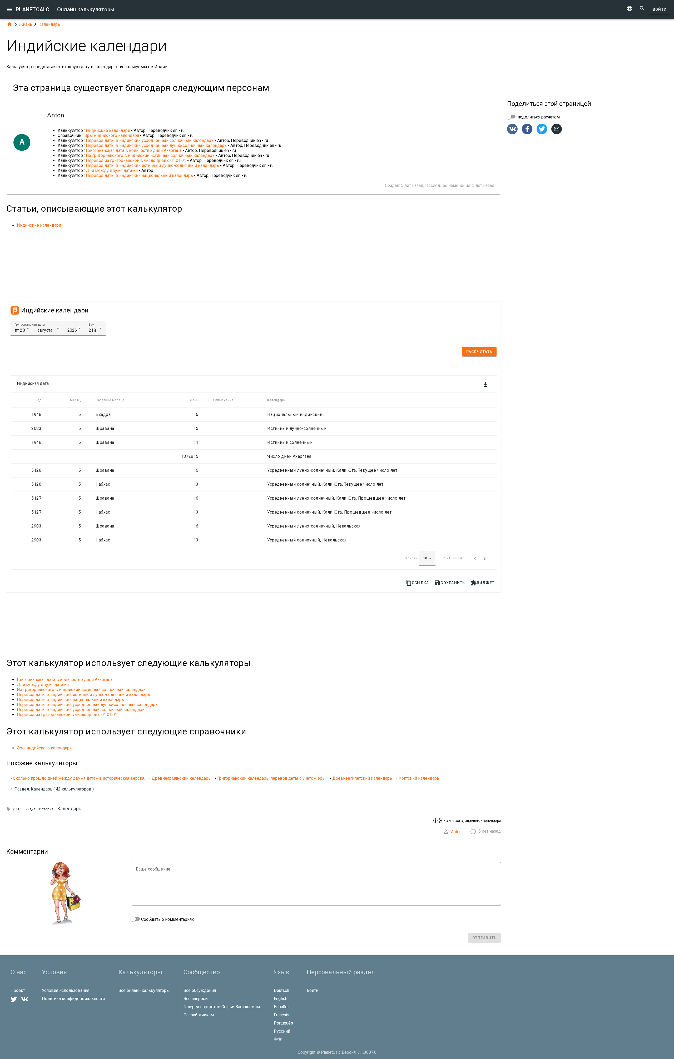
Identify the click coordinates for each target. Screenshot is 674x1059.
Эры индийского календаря (111, 135)
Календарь (49, 24)
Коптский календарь (419, 778)
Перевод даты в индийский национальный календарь (139, 175)
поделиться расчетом (538, 117)
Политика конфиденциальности (73, 998)
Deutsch (281, 990)
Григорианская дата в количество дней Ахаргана (133, 150)
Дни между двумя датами (112, 170)
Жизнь (25, 24)
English (280, 998)
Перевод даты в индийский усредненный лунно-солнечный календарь (156, 145)
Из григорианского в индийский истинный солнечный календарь (150, 155)
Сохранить (449, 583)
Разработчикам (199, 1014)
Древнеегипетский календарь (362, 778)
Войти (660, 9)
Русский (282, 1031)
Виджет (482, 583)
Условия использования (65, 990)
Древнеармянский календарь (181, 778)
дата (17, 809)
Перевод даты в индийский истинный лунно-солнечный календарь (152, 165)
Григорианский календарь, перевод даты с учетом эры (271, 778)
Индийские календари (108, 130)
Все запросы (196, 998)
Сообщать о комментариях (167, 919)
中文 (278, 1039)
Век (91, 324)
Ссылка (417, 583)
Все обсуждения (200, 990)
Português (283, 1023)
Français (281, 1014)
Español (281, 1006)
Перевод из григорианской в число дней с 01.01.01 (136, 160)
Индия (30, 809)
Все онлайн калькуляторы (144, 990)
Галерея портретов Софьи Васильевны (222, 1006)
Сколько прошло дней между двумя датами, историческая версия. (79, 778)
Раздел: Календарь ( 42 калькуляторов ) (54, 789)
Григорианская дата (30, 324)
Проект (18, 990)
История (46, 809)
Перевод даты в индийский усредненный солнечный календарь (150, 140)
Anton (456, 831)
